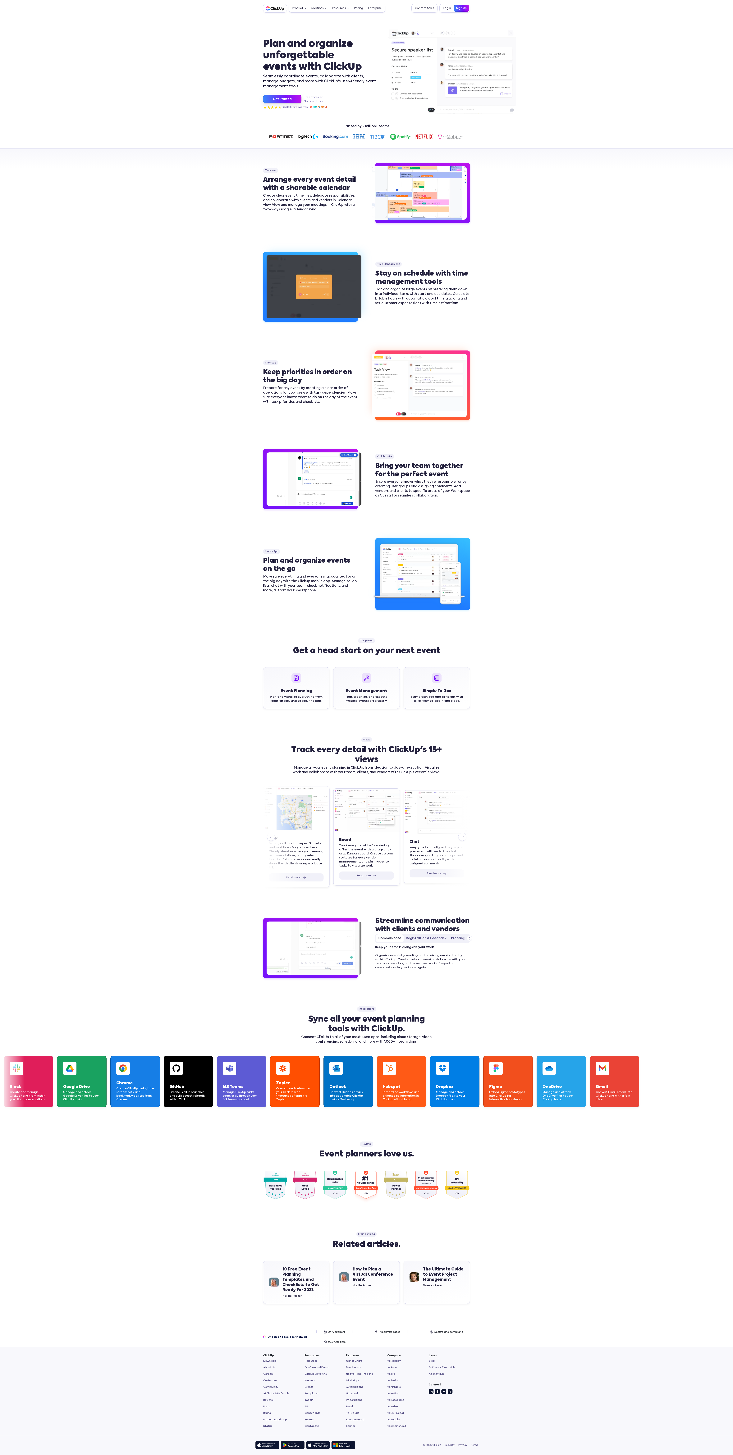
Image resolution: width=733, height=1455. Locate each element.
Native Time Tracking (359, 1374)
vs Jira (391, 1374)
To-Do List (352, 1413)
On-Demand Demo (317, 1367)
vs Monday (394, 1361)
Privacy (462, 1445)
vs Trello (392, 1380)
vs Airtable (394, 1387)
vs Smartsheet (396, 1426)
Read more (293, 877)
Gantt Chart (354, 1361)
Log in (447, 8)
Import (309, 1400)
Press (266, 1406)
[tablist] (422, 938)
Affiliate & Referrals (276, 1393)
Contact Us (312, 1426)
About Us (269, 1367)
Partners (310, 1419)
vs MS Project (395, 1413)
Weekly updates (389, 1332)
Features (352, 1355)
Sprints (350, 1426)
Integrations (354, 1400)
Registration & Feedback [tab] (426, 938)
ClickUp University (316, 1374)
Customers (270, 1380)
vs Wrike (392, 1406)
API (307, 1406)
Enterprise (375, 8)
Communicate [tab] (389, 938)
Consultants (312, 1413)
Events (309, 1387)
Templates (312, 1393)
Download (269, 1361)
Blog (432, 1361)
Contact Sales (424, 8)
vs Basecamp (395, 1400)
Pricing (358, 8)
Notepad (352, 1393)
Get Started (282, 99)
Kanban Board (355, 1419)
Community (270, 1387)
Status (267, 1426)
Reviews (268, 1400)
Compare (394, 1355)
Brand (267, 1413)
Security (450, 1445)
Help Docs (311, 1361)
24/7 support (336, 1332)
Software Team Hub (442, 1367)
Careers (268, 1374)
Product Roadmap (275, 1419)
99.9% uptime (337, 1342)
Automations (354, 1387)
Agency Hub (436, 1374)
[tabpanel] (422, 957)
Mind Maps (352, 1380)
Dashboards (353, 1367)
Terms (474, 1445)
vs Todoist (393, 1419)
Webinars (311, 1380)
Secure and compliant (448, 1332)
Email (349, 1406)
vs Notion (393, 1393)
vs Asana (392, 1367)
